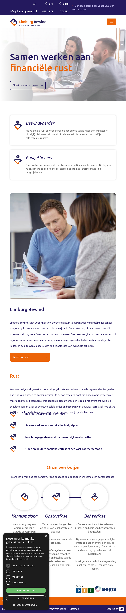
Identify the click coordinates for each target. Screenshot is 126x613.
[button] (26, 605)
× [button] (46, 536)
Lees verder (24, 559)
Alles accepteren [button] (26, 590)
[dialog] (26, 571)
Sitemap (74, 608)
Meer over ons (21, 357)
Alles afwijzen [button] (26, 598)
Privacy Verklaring (56, 608)
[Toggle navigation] (111, 22)
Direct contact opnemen (26, 85)
